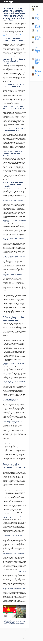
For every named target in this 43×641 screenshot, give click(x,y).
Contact (29, 630)
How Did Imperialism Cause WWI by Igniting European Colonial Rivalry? (37, 61)
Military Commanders (7, 620)
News (29, 1)
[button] (38, 1)
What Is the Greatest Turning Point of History (37, 19)
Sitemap (22, 630)
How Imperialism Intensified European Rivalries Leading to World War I (37, 12)
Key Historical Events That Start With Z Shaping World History (38, 32)
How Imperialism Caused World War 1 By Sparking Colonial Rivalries (37, 53)
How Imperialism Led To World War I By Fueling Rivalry (38, 69)
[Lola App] (8, 1)
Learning (33, 1)
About (26, 630)
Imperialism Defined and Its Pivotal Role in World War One (38, 38)
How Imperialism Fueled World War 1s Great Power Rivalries (38, 25)
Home (24, 1)
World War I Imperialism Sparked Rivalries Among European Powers (38, 44)
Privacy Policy (17, 630)
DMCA (13, 630)
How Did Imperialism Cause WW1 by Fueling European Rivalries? (38, 76)
